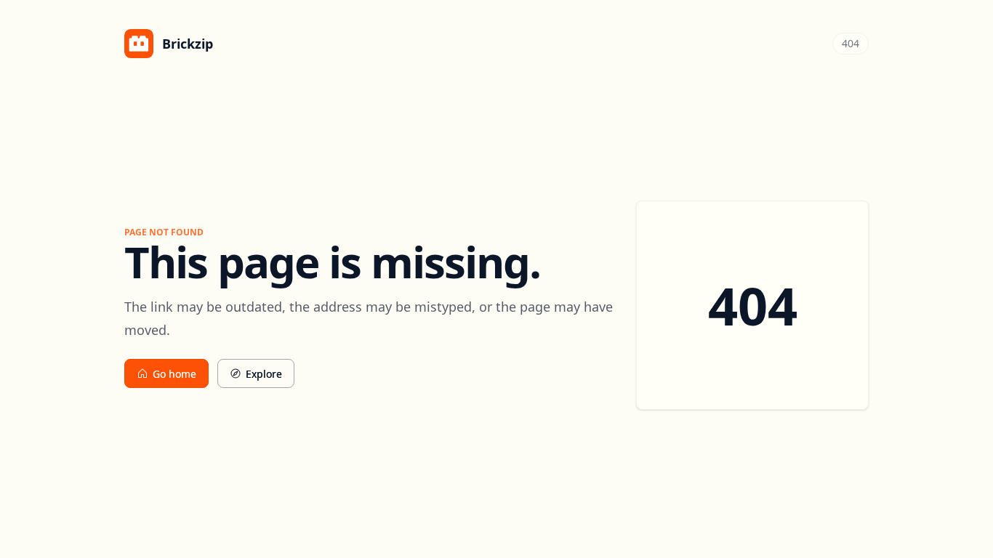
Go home (174, 374)
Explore (264, 374)
